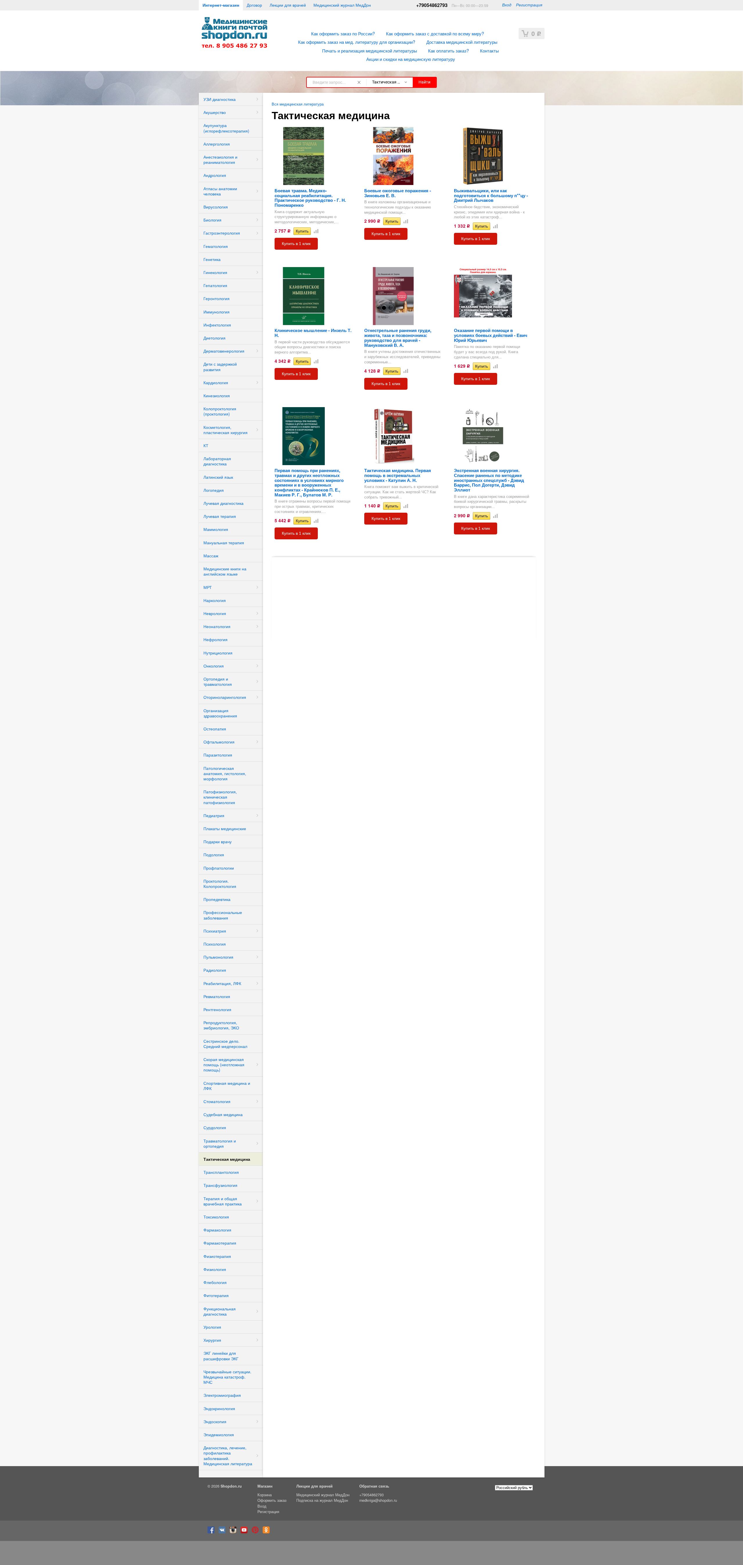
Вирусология (215, 207)
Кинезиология (216, 395)
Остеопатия (214, 729)
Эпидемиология (218, 1434)
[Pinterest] (257, 1532)
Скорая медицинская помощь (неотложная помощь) (223, 1064)
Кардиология (215, 382)
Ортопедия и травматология (217, 681)
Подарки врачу (217, 841)
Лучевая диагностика (223, 503)
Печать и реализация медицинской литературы (369, 50)
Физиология (214, 1269)
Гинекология (215, 272)
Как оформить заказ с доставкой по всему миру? (435, 33)
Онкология (213, 666)
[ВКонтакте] (223, 1532)
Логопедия (213, 490)
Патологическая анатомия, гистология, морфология (224, 773)
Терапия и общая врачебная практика (222, 1201)
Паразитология (217, 755)
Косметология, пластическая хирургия (225, 429)
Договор (254, 5)
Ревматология (216, 996)
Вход (506, 5)
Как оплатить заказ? (448, 50)
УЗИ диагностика (219, 99)
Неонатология (216, 626)
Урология (212, 1327)
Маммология (215, 529)
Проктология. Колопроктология (219, 883)
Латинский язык (218, 477)
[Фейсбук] (212, 1532)
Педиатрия (213, 815)
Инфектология (217, 325)
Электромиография (222, 1395)
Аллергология (216, 144)
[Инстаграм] (234, 1532)
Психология (214, 944)
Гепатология (215, 285)
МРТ (207, 587)
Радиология (214, 970)
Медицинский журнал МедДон (342, 5)
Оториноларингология (224, 697)
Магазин (265, 1486)
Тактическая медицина (226, 1159)
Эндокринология (219, 1408)
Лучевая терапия (219, 516)
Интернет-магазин (221, 5)
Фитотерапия (216, 1295)
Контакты (489, 50)
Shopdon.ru (231, 1486)
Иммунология (216, 312)
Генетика (212, 259)
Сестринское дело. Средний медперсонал (225, 1043)
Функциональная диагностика (219, 1311)
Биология (212, 220)
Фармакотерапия (219, 1243)
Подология (213, 854)
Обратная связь (374, 1486)
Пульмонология (218, 957)
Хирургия (212, 1340)
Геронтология (216, 298)
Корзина (264, 1494)
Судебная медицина (223, 1114)
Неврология (214, 613)
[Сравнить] (315, 231)
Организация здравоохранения (220, 713)
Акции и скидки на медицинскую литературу (410, 59)
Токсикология (216, 1217)
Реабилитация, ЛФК (222, 983)
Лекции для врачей (288, 5)
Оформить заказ (271, 1500)
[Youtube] (245, 1532)
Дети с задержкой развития (220, 366)
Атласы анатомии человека (220, 191)
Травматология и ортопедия (219, 1143)
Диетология (214, 338)
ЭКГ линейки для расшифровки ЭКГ (221, 1355)
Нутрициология (217, 653)
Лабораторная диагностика (217, 461)
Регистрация (529, 5)
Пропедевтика (216, 899)
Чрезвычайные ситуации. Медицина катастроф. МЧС (227, 1377)
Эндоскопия (214, 1421)
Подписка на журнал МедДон (322, 1500)
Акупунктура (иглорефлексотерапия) (226, 127)
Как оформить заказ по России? (343, 33)
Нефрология (215, 639)
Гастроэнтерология (221, 233)
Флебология (215, 1282)
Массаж (210, 555)
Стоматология (216, 1101)
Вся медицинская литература (298, 104)
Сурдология (214, 1127)
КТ (205, 445)
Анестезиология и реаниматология (220, 159)
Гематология (215, 246)
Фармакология (217, 1230)
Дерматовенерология (223, 351)
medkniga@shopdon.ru (378, 1500)
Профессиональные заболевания (222, 914)
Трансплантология (221, 1172)
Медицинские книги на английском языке (224, 571)
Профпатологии (218, 868)
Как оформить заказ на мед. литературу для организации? (356, 42)
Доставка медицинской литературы (461, 42)
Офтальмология (219, 742)
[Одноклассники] (268, 1532)
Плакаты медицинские (224, 828)
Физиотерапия (217, 1256)
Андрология (214, 175)
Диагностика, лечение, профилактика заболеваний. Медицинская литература (227, 1455)
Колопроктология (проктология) (219, 411)
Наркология (214, 600)
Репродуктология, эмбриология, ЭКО (221, 1025)
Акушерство (214, 112)
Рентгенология (217, 1009)
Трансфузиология (220, 1185)
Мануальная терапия (223, 542)
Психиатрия (214, 931)
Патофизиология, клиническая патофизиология (220, 797)
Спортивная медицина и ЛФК (226, 1085)
